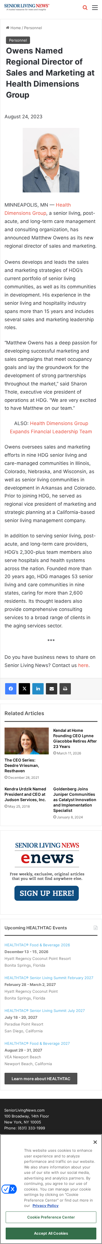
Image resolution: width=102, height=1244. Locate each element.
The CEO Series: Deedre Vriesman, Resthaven (22, 765)
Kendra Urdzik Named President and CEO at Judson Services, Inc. (25, 794)
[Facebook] (10, 688)
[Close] (95, 1142)
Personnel (33, 27)
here (83, 665)
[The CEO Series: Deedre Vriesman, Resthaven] (27, 741)
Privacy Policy (46, 1205)
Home (15, 27)
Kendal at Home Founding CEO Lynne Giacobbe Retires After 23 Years (75, 738)
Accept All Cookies (51, 1233)
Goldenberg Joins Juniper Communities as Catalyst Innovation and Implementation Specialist (74, 799)
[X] (24, 688)
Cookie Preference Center (51, 1217)
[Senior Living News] (27, 7)
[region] (51, 1189)
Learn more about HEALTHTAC (41, 1078)
